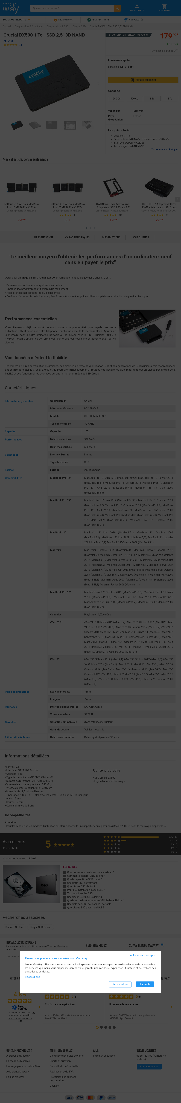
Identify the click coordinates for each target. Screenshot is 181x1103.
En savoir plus (32, 976)
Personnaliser (120, 984)
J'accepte (144, 984)
